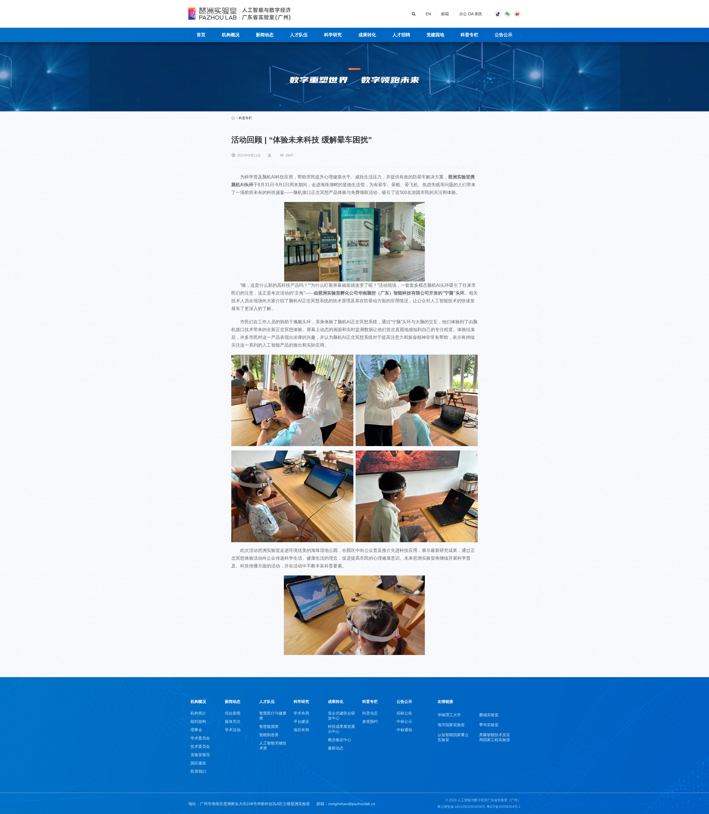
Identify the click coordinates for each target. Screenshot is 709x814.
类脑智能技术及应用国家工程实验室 (494, 737)
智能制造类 (269, 735)
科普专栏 (245, 118)
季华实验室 (489, 725)
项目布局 (301, 730)
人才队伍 (267, 701)
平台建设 (301, 721)
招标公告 (404, 713)
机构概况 (198, 701)
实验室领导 (200, 754)
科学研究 (301, 701)
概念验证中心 (339, 740)
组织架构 (198, 721)
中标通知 (404, 730)
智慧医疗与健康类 (272, 715)
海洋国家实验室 (451, 725)
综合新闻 (232, 713)
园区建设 (198, 763)
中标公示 (404, 721)
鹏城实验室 (489, 715)
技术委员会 (200, 746)
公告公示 (404, 701)
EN (428, 14)
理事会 (196, 730)
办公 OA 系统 (470, 14)
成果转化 (335, 701)
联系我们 (198, 771)
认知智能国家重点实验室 (453, 737)
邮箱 (445, 14)
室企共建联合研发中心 (341, 715)
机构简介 (198, 713)
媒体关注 (232, 721)
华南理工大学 (449, 715)
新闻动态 (232, 701)
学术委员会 (200, 738)
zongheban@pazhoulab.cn (351, 804)
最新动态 (335, 748)
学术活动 (232, 730)
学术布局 (301, 713)
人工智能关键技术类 (272, 745)
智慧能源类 (269, 726)
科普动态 (370, 713)
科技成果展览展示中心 (341, 729)
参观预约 (370, 721)
